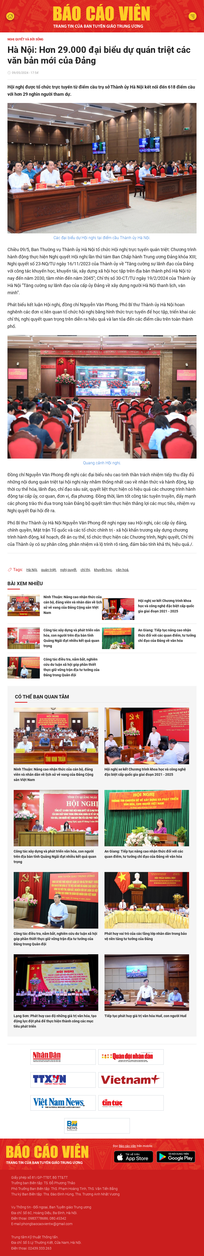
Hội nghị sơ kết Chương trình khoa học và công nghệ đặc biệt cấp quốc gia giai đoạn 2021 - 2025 (166, 606)
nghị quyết (68, 570)
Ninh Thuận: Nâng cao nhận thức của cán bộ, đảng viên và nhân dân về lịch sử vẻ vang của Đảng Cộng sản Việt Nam (73, 605)
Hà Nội (31, 570)
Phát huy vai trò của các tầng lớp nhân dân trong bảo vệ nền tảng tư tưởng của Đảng (145, 936)
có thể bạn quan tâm (42, 697)
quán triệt (48, 570)
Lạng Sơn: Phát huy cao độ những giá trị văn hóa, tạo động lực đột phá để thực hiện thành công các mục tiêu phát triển (55, 1021)
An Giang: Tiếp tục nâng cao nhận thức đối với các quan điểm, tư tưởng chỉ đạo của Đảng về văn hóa (167, 635)
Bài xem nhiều (25, 583)
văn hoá (122, 570)
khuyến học (103, 570)
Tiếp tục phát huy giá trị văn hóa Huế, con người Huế (145, 1016)
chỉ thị (85, 570)
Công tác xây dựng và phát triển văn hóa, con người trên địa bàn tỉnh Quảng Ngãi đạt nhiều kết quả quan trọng (72, 638)
